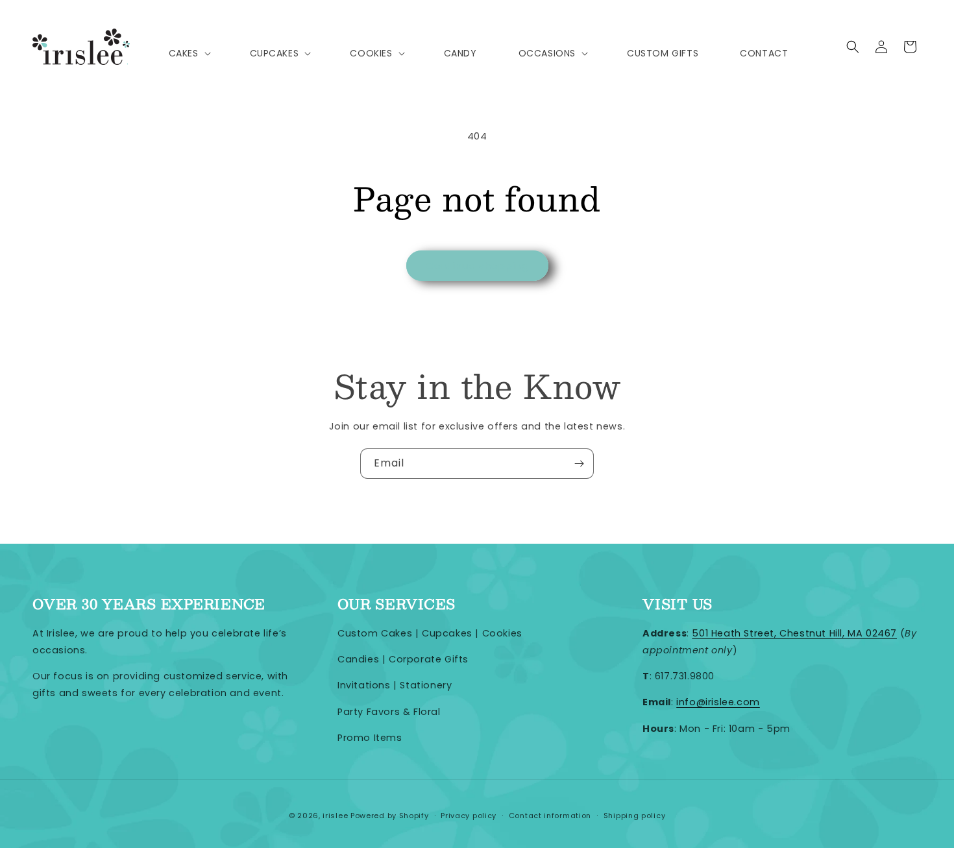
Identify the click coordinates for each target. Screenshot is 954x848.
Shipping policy (635, 815)
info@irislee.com (718, 702)
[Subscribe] (579, 463)
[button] (188, 53)
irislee (335, 815)
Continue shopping (477, 266)
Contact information (550, 815)
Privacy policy (468, 815)
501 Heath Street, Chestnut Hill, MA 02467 (794, 633)
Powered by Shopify (389, 815)
